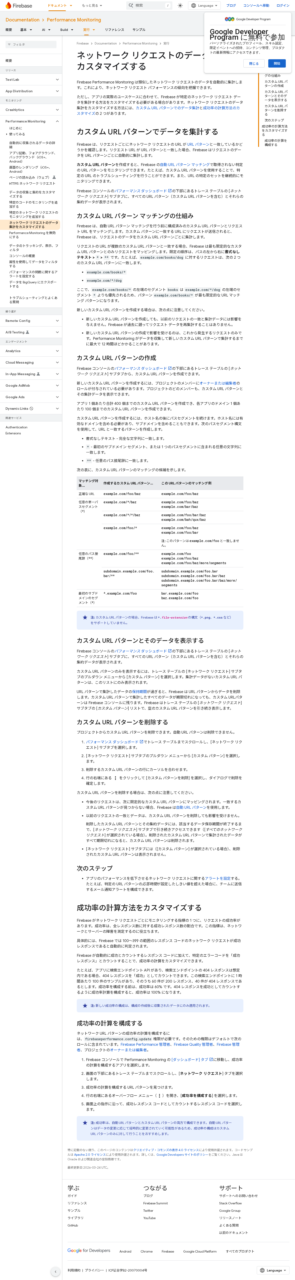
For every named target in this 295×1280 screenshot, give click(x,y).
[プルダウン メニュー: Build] (73, 29)
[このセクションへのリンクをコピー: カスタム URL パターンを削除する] (172, 723)
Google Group (229, 1211)
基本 (23, 30)
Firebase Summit (155, 1203)
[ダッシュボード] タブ (189, 1060)
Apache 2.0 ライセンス (90, 1155)
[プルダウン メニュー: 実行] (95, 29)
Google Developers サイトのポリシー (182, 1155)
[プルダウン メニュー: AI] (50, 29)
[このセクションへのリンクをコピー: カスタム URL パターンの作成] (160, 358)
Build (64, 30)
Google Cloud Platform (200, 1251)
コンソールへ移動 (256, 5)
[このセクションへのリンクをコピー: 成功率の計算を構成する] (147, 1024)
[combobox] (149, 5)
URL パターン (198, 144)
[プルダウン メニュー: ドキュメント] (72, 5)
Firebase (83, 43)
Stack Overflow (230, 1203)
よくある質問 (229, 1225)
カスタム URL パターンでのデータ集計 (167, 108)
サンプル (139, 30)
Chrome (147, 1251)
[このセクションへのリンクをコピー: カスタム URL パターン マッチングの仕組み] (198, 216)
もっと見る (90, 5)
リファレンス (114, 30)
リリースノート (230, 1218)
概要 (9, 30)
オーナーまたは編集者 (217, 383)
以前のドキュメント (233, 1233)
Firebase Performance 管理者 (145, 1044)
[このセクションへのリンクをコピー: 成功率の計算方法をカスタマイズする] (206, 908)
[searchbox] (31, 44)
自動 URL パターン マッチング (185, 165)
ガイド (72, 1196)
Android (125, 1251)
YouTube (149, 1218)
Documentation (22, 20)
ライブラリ (76, 1218)
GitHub (73, 1225)
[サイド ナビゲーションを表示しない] (55, 1271)
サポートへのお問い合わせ (238, 1196)
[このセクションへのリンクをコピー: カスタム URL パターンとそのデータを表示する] (208, 641)
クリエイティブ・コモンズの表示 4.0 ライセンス (166, 1150)
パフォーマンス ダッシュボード (112, 742)
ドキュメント (57, 5)
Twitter (148, 1211)
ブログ (231, 5)
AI (43, 30)
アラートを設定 (218, 878)
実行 (86, 30)
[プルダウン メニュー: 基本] (32, 29)
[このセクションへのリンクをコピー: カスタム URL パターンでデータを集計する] (223, 132)
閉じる (254, 64)
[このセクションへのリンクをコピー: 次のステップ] (117, 869)
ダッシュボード (140, 191)
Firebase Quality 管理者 (193, 1044)
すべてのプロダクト (240, 1251)
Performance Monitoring (74, 20)
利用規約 (74, 1270)
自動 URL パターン (191, 807)
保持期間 (139, 692)
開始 (277, 63)
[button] (27, 80)
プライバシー (94, 1270)
